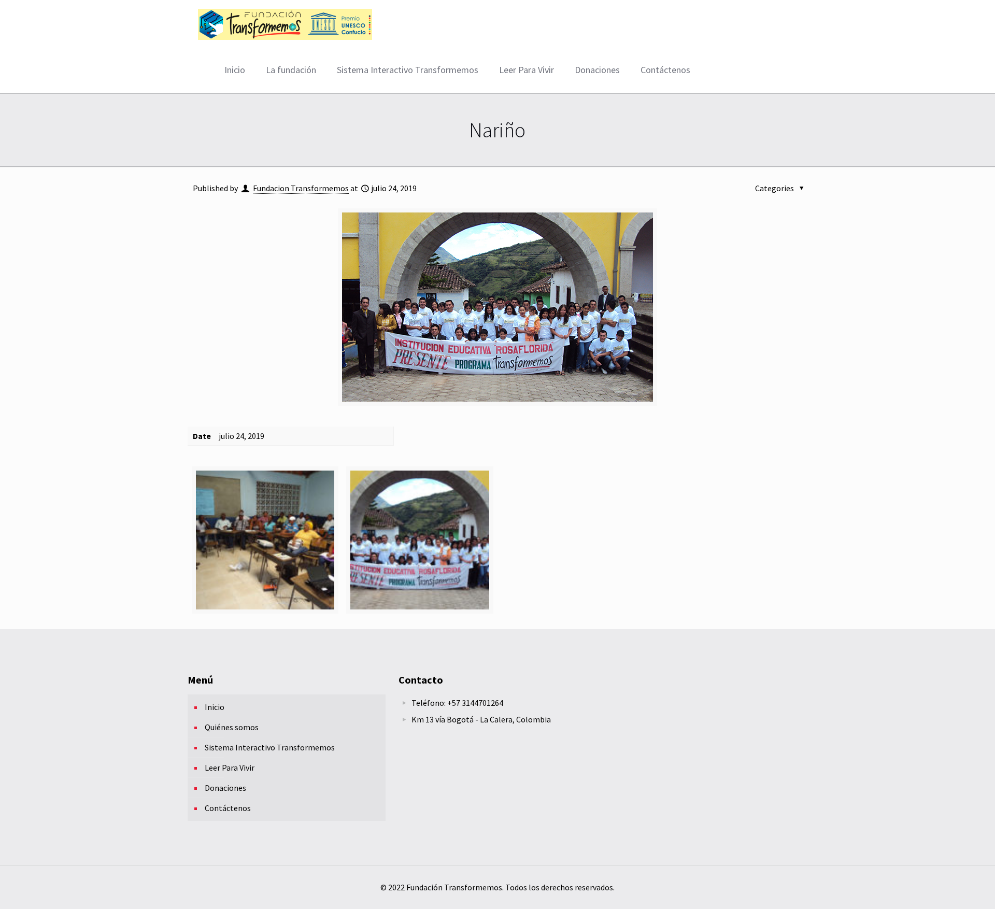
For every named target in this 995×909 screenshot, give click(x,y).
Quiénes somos (232, 727)
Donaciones (225, 788)
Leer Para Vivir (229, 767)
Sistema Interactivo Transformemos (270, 747)
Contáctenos (228, 808)
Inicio (214, 707)
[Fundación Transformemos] (285, 23)
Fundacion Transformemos (301, 188)
